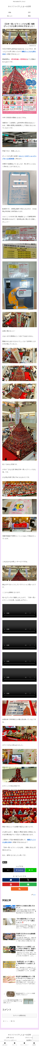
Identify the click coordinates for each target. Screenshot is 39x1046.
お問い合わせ (10, 1037)
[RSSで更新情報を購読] (19, 889)
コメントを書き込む (19, 1015)
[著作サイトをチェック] (10, 880)
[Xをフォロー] (28, 880)
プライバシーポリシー (10, 1040)
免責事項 (28, 1040)
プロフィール (29, 1037)
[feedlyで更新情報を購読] (28, 884)
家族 (5, 862)
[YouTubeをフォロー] (10, 884)
